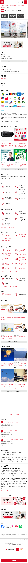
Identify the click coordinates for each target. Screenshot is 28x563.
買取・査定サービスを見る (7, 227)
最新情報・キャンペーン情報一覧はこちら (14, 169)
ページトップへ (23, 539)
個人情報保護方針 (9, 543)
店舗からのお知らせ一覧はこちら (14, 391)
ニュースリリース (19, 543)
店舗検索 (6, 5)
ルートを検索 (21, 61)
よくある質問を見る (6, 490)
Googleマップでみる (14, 414)
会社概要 (9, 544)
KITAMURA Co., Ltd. (11, 553)
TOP (2, 5)
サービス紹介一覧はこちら (14, 341)
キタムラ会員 (22, 1)
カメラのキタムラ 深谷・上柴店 (10, 430)
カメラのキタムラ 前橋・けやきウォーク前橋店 (14, 439)
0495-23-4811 (4, 78)
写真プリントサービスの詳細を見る (9, 271)
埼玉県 (22, 5)
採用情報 (14, 544)
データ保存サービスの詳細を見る (9, 286)
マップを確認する (7, 61)
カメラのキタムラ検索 (15, 5)
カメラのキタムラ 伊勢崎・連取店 (11, 422)
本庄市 (2, 7)
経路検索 (14, 560)
